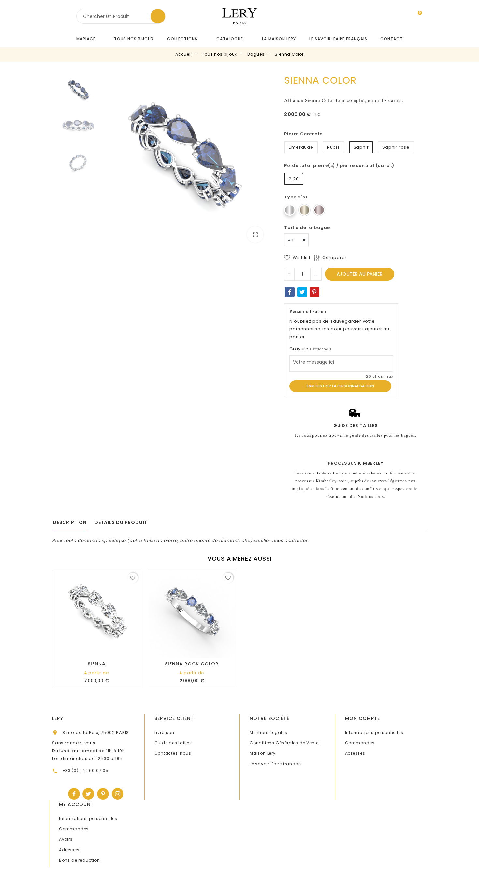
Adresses (355, 753)
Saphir (361, 147)
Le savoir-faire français (276, 763)
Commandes (360, 743)
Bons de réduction (79, 860)
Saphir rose (396, 147)
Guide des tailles (173, 743)
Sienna (97, 664)
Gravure (310, 349)
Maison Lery (263, 753)
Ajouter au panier (360, 274)
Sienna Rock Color (192, 664)
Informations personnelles (374, 732)
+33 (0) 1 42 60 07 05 (85, 770)
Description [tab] (70, 522)
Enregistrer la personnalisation (340, 386)
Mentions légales (268, 732)
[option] (183, 161)
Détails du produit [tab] (120, 522)
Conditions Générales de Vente (284, 743)
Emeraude (301, 147)
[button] (185, 39)
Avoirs (66, 839)
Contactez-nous (172, 753)
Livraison (164, 732)
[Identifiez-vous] (404, 18)
